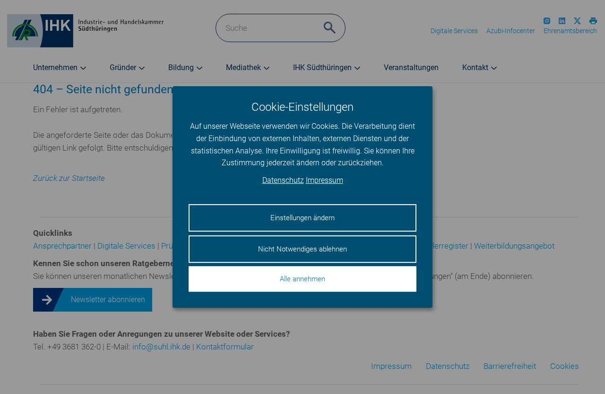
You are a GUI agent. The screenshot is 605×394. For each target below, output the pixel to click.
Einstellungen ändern (302, 218)
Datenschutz (283, 180)
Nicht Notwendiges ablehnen (302, 249)
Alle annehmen (302, 279)
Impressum (324, 180)
